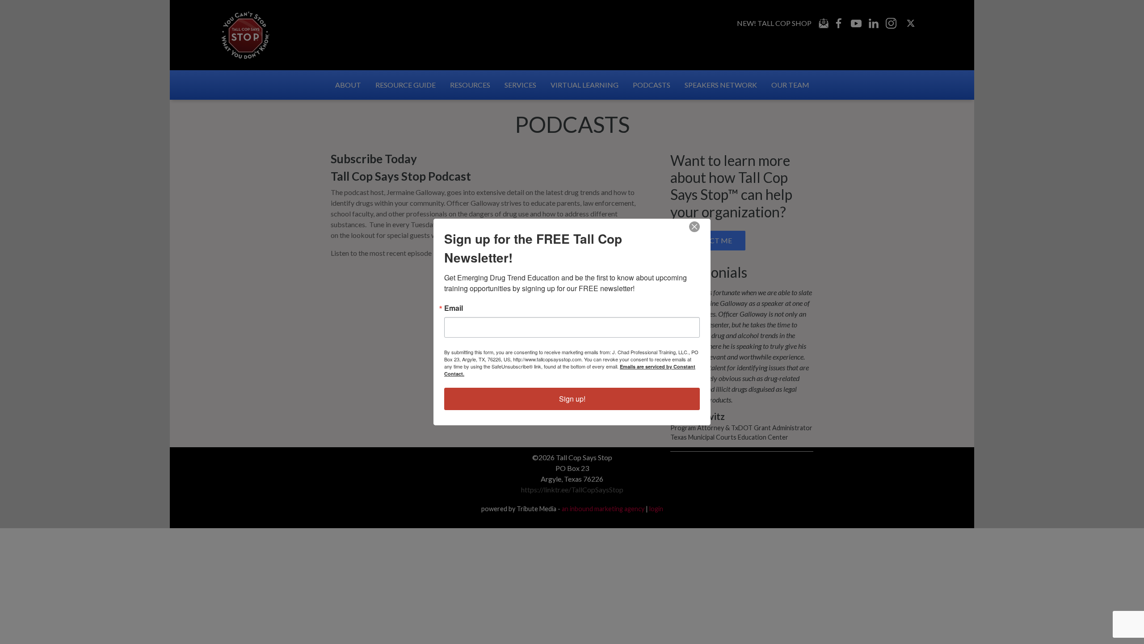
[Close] (694, 226)
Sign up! (572, 399)
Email (453, 308)
